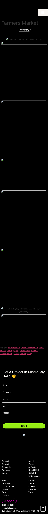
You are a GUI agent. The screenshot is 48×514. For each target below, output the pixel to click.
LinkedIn (32, 486)
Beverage (6, 483)
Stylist (16, 353)
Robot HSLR (34, 470)
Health (5, 489)
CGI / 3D (32, 473)
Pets (4, 492)
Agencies (6, 470)
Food (4, 480)
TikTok (31, 483)
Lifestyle (5, 495)
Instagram (32, 480)
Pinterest (32, 489)
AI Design (32, 467)
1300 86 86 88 (8, 505)
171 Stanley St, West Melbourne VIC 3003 (20, 511)
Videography (26, 353)
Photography (13, 350)
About (31, 461)
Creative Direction (29, 347)
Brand (4, 473)
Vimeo (31, 492)
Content (5, 464)
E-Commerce (34, 476)
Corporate (6, 467)
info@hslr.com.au (9, 508)
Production (25, 350)
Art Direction (14, 347)
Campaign (6, 461)
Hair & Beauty (8, 486)
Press (30, 464)
